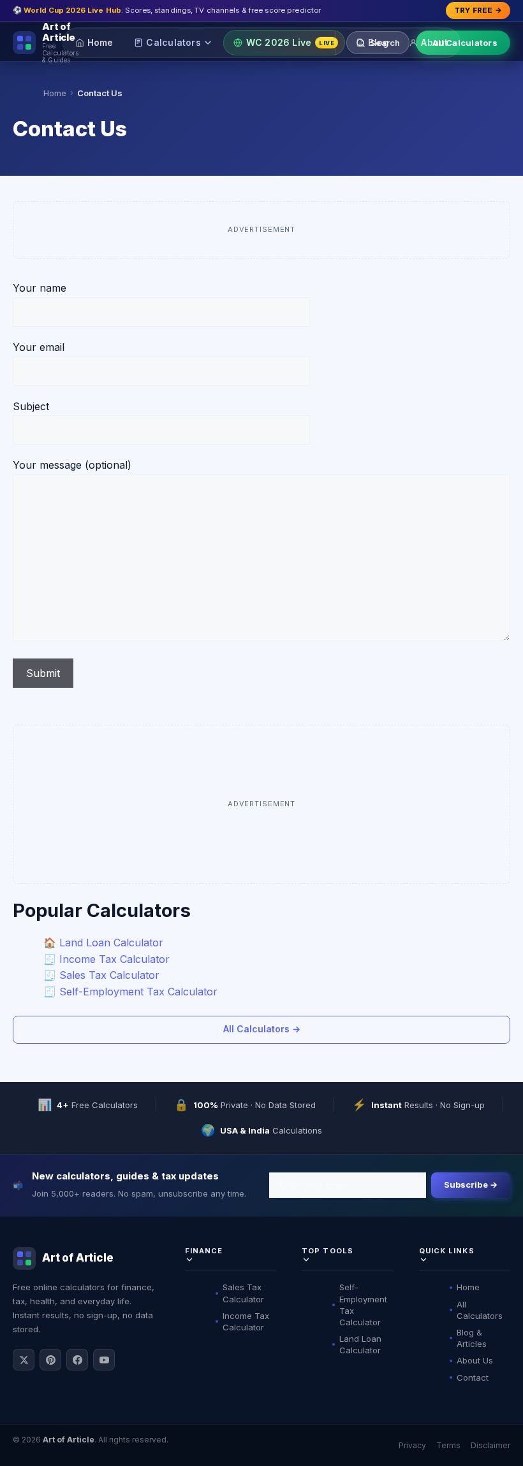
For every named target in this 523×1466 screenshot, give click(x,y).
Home (100, 42)
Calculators (173, 42)
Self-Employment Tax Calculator (363, 1304)
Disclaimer (490, 1445)
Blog (378, 42)
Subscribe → (470, 1184)
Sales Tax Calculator (243, 1293)
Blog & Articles (472, 1338)
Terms (448, 1445)
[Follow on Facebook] (77, 1359)
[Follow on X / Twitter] (23, 1359)
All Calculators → (261, 1028)
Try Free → (478, 10)
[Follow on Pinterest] (50, 1359)
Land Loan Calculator (360, 1344)
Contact (473, 1377)
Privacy (412, 1445)
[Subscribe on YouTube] (104, 1359)
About (434, 42)
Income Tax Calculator (246, 1321)
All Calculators (464, 43)
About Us (475, 1360)
